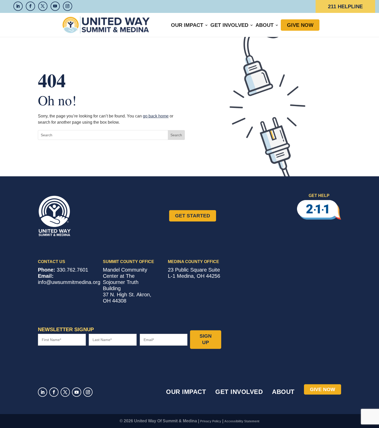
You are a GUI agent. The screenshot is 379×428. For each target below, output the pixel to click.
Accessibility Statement (241, 421)
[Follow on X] (65, 392)
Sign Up (206, 339)
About (265, 25)
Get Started (192, 215)
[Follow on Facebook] (54, 392)
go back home (156, 116)
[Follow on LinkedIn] (42, 392)
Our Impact (187, 25)
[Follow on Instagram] (88, 392)
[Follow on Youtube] (76, 392)
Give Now (300, 25)
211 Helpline (345, 6)
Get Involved (229, 25)
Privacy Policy (210, 421)
